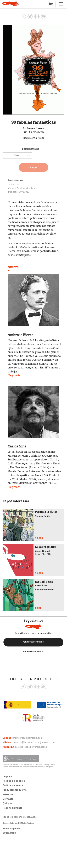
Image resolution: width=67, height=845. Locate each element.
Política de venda (13, 785)
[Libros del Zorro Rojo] (10, 3)
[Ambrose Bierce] (33, 300)
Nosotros (8, 794)
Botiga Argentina (11, 828)
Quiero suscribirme (33, 642)
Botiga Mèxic (9, 832)
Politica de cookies (14, 780)
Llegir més (14, 375)
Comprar (33, 167)
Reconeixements (12, 807)
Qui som (7, 803)
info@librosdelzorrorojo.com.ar (31, 746)
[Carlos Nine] (33, 411)
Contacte (8, 798)
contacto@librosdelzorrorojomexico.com (33, 742)
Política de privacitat (33, 651)
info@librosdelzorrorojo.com (27, 737)
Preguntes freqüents (15, 789)
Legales (7, 776)
